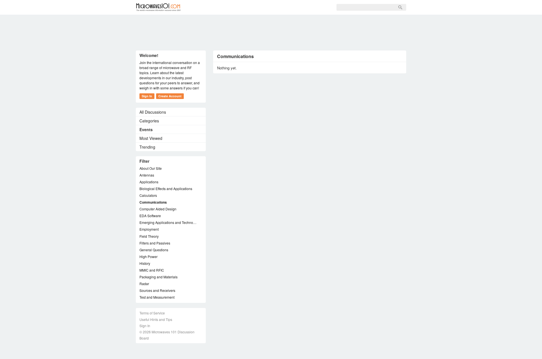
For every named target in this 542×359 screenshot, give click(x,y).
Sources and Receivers (157, 290)
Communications (153, 202)
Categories (149, 121)
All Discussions (152, 112)
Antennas (146, 175)
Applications (148, 181)
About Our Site (150, 168)
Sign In (274, 7)
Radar (144, 283)
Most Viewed (150, 138)
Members (224, 7)
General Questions (153, 249)
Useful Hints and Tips (155, 319)
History (144, 263)
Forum (199, 7)
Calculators (148, 195)
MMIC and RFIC (151, 270)
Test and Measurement (156, 297)
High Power (148, 256)
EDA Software (150, 215)
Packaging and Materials (158, 276)
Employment (149, 229)
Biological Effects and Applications (165, 188)
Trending (147, 147)
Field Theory (149, 236)
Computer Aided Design (157, 208)
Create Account (170, 96)
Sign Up (251, 7)
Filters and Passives (154, 243)
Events (146, 129)
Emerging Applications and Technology (167, 222)
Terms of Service (152, 312)
